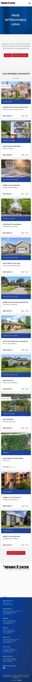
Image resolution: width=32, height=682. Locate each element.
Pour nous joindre (20, 55)
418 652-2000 (8, 642)
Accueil (7, 55)
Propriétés (6, 599)
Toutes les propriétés (16, 553)
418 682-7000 (8, 604)
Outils (4, 607)
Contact (5, 617)
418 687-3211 (8, 633)
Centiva (19, 680)
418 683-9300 (8, 614)
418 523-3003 (8, 661)
